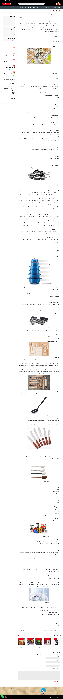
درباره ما (34, 7)
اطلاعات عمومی (13, 20)
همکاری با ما (25, 7)
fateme (56, 17)
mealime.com (32, 627)
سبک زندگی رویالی (52, 630)
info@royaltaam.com (5, 0)
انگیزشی (14, 21)
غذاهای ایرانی (13, 32)
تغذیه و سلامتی (12, 23)
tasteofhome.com (21, 627)
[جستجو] (19, 4)
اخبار (14, 18)
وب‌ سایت (58, 664)
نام (59, 656)
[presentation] (18, 635)
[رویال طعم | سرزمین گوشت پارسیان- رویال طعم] (58, 4)
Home (59, 10)
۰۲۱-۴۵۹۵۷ (12, 0)
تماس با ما (30, 7)
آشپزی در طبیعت (12, 16)
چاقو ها (57, 69)
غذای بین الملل (13, 34)
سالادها (14, 27)
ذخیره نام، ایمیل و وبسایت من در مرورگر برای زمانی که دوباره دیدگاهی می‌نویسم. (47, 668)
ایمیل (58, 660)
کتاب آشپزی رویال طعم (46, 7)
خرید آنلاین (54, 7)
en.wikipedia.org (27, 627)
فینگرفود (14, 36)
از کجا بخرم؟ (21, 7)
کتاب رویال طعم (39, 7)
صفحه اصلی (58, 7)
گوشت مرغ (13, 93)
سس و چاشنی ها (12, 31)
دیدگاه (58, 669)
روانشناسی (13, 25)
